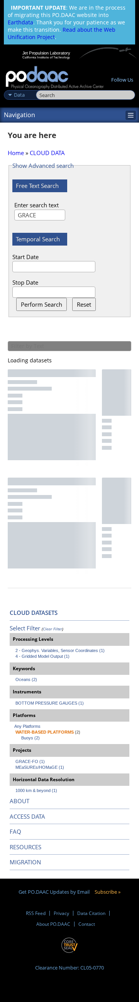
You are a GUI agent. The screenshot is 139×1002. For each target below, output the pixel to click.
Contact (86, 924)
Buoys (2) (30, 738)
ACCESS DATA (27, 816)
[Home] (54, 78)
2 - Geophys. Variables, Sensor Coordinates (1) (60, 650)
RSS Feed (36, 913)
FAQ (15, 831)
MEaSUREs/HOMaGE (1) (39, 767)
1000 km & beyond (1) (36, 790)
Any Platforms (27, 726)
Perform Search (41, 304)
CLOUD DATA (47, 153)
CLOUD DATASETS (34, 612)
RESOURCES (25, 847)
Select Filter (25, 628)
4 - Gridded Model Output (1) (42, 656)
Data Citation (91, 913)
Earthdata (20, 22)
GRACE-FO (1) (30, 761)
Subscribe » (107, 891)
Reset (84, 304)
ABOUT (19, 801)
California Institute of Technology (46, 57)
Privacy (61, 913)
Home (16, 153)
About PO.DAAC (53, 924)
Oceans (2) (26, 679)
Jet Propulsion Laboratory (46, 53)
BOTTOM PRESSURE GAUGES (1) (49, 703)
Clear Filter (52, 629)
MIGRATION (25, 862)
